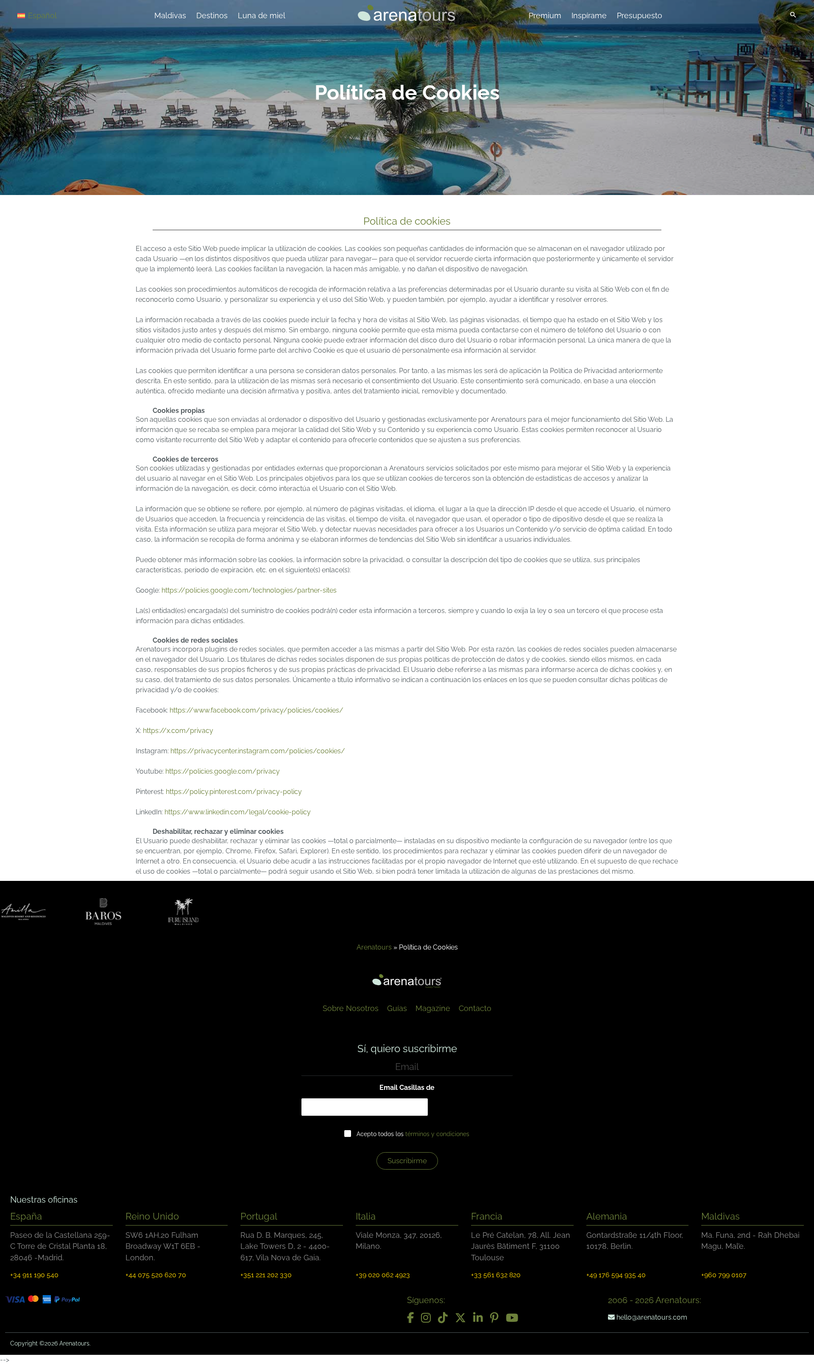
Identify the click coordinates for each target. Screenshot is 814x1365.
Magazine (432, 1008)
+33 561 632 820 (496, 1275)
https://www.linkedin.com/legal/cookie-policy (237, 812)
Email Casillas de (407, 1088)
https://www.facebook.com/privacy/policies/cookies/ (256, 710)
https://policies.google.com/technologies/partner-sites (249, 590)
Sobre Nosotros (351, 1008)
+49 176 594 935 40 (616, 1275)
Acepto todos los (413, 1134)
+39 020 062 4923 (383, 1275)
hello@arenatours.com (651, 1317)
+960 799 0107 (724, 1275)
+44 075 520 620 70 (155, 1275)
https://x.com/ (166, 731)
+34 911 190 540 (34, 1275)
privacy (201, 731)
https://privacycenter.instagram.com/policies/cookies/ (257, 751)
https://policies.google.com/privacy (222, 771)
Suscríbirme (407, 1160)
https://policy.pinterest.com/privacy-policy (234, 792)
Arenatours (374, 947)
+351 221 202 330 (266, 1275)
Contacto (475, 1008)
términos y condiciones (437, 1134)
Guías (397, 1008)
